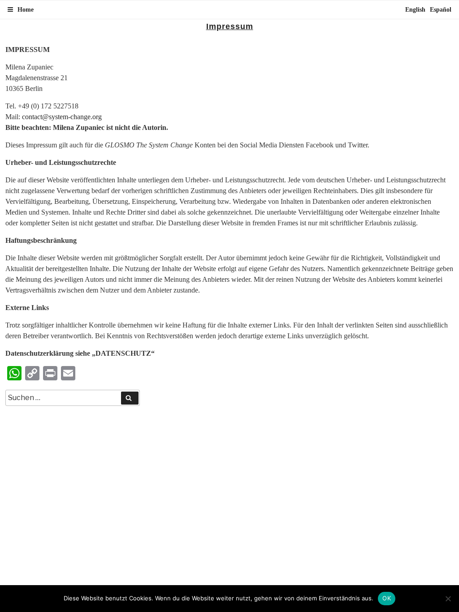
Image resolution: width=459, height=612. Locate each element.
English (415, 9)
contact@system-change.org (62, 117)
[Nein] (447, 598)
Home (25, 9)
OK (386, 598)
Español (440, 9)
